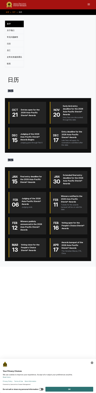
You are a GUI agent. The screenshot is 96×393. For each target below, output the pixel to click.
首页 (7, 12)
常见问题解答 (12, 37)
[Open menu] (88, 4)
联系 (9, 64)
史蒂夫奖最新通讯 (14, 57)
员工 (9, 50)
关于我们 (10, 30)
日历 (20, 12)
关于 (14, 12)
